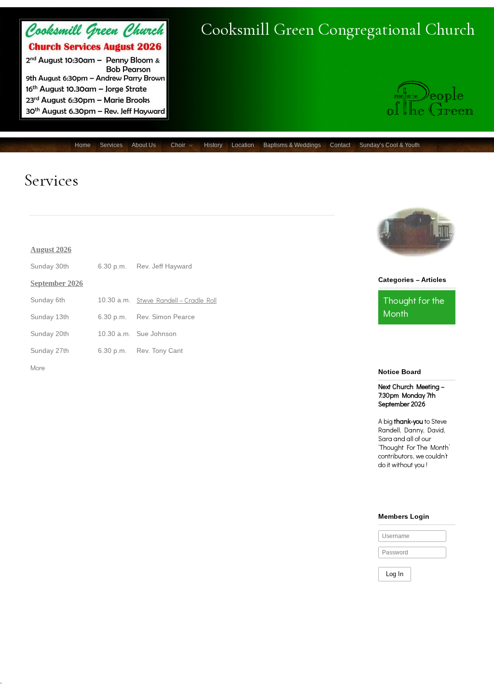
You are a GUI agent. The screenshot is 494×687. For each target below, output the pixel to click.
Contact (340, 145)
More (37, 367)
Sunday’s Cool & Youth (389, 145)
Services (111, 145)
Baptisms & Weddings (292, 145)
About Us (144, 145)
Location (243, 145)
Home (83, 145)
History (213, 145)
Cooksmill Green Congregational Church (338, 29)
